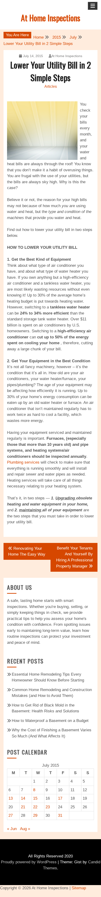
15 (35, 798)
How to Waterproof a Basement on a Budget (50, 720)
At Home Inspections (50, 18)
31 (60, 815)
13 (10, 798)
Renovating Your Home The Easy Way (26, 551)
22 (35, 807)
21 (23, 807)
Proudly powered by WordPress (29, 862)
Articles (50, 86)
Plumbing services (23, 462)
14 (23, 798)
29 (35, 815)
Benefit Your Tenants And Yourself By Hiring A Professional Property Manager (74, 557)
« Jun (12, 829)
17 (60, 798)
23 (48, 807)
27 (10, 815)
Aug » (25, 829)
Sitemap (79, 888)
